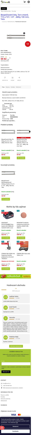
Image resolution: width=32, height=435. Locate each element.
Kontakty (3, 396)
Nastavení (15, 426)
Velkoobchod (4, 400)
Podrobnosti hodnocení (20, 21)
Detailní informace (5, 73)
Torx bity (12, 115)
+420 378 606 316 (7, 385)
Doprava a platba (5, 395)
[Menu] (28, 1)
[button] (8, 234)
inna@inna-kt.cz (7, 383)
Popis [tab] (3, 87)
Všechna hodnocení (16, 346)
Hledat (4, 8)
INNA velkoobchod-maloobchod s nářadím (13, 387)
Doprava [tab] (8, 87)
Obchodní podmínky (5, 398)
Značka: (8, 54)
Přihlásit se (6, 371)
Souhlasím (15, 431)
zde (17, 422)
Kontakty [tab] (13, 87)
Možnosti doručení (5, 67)
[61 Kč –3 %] (24, 131)
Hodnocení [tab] (18, 87)
